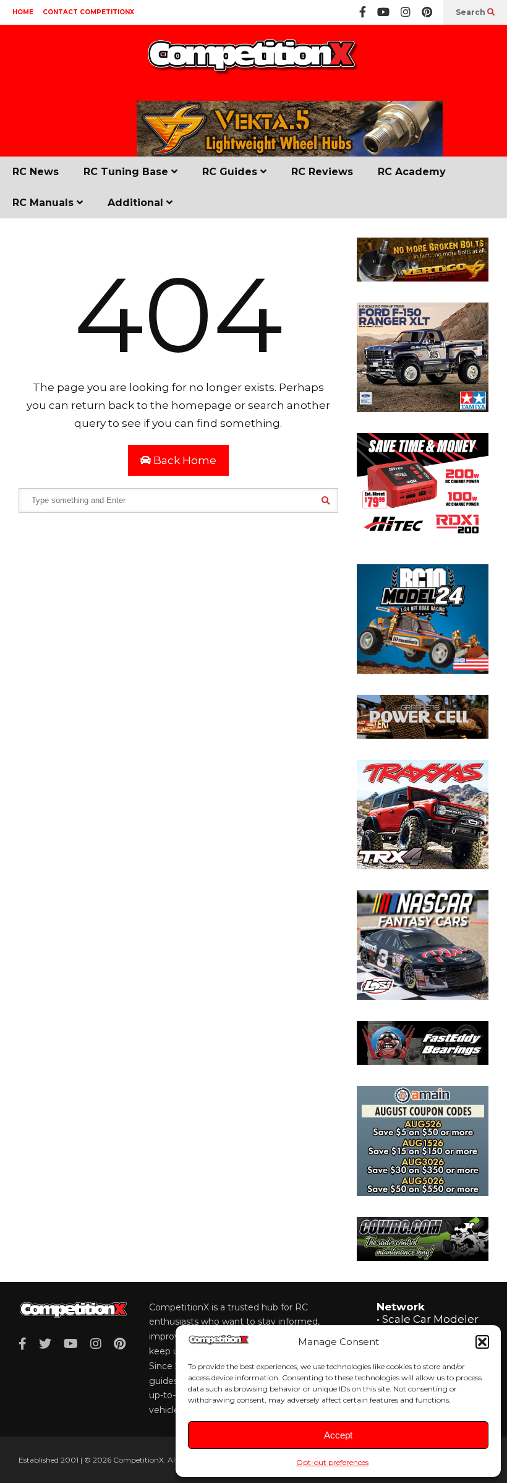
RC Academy (412, 172)
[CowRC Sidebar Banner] (422, 1257)
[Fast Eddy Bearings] (422, 1061)
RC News (35, 172)
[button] (482, 1342)
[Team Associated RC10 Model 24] (422, 670)
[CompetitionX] (253, 62)
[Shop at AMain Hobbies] (422, 1192)
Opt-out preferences (332, 1462)
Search (471, 12)
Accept (338, 1435)
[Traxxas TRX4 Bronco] (422, 865)
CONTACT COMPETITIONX (88, 12)
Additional (137, 202)
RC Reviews (322, 172)
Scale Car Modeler (430, 1319)
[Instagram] (406, 12)
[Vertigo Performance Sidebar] (422, 278)
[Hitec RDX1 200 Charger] (422, 539)
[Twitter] (45, 1343)
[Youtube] (383, 12)
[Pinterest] (427, 12)
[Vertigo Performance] (290, 154)
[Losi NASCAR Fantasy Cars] (422, 996)
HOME (22, 12)
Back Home (183, 460)
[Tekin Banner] (422, 735)
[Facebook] (362, 12)
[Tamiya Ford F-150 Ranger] (422, 408)
